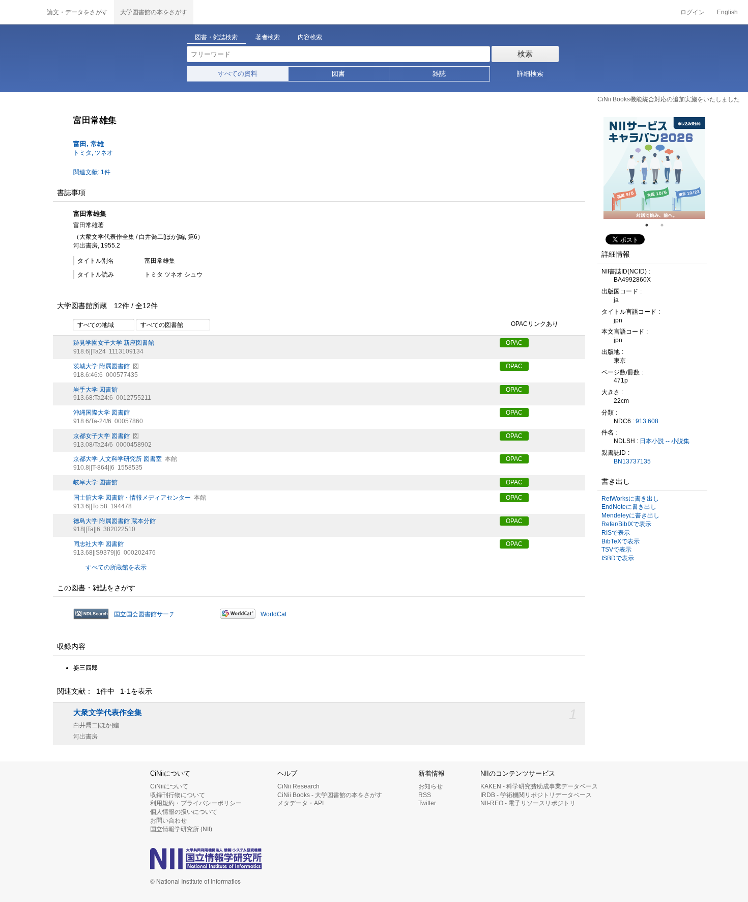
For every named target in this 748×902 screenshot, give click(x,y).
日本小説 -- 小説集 (664, 441)
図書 (338, 73)
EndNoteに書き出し (628, 506)
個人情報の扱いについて (183, 811)
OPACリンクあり (534, 324)
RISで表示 (615, 532)
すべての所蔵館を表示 (116, 567)
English (727, 12)
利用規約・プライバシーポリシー (196, 803)
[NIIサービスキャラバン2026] (654, 168)
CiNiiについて (169, 786)
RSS (424, 795)
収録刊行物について (177, 795)
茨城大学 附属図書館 (101, 366)
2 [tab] (666, 225)
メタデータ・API (300, 803)
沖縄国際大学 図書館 (101, 412)
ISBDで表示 (617, 558)
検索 (525, 53)
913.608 (647, 421)
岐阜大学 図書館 (95, 482)
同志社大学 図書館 (98, 544)
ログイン (692, 12)
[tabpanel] (654, 168)
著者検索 (267, 37)
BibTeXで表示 (620, 541)
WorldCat (273, 614)
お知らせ (430, 786)
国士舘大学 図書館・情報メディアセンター (132, 497)
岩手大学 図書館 (95, 389)
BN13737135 (632, 461)
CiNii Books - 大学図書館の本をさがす (329, 795)
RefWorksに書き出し (630, 498)
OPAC (514, 342)
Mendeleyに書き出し (630, 515)
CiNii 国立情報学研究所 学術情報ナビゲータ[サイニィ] (20, 12)
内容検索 (310, 37)
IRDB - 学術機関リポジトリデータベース (536, 795)
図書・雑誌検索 (216, 37)
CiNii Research (298, 786)
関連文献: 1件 (91, 172)
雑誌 (439, 73)
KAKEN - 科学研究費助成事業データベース (539, 786)
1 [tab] (651, 225)
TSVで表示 (616, 549)
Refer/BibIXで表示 (626, 524)
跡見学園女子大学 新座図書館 (113, 342)
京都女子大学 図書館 (101, 436)
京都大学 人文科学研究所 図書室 (117, 458)
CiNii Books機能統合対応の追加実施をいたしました (668, 99)
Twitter (427, 803)
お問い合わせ (168, 820)
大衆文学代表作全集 (107, 712)
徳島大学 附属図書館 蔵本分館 (114, 521)
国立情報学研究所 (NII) (181, 829)
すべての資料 (237, 73)
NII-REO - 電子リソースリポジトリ (528, 803)
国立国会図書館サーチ (144, 614)
